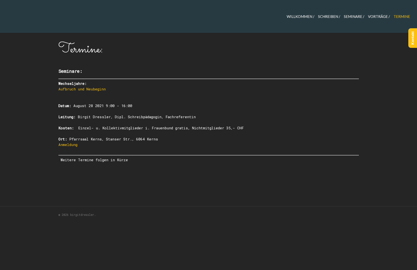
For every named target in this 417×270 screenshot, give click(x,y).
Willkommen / (300, 16)
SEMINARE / (354, 16)
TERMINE (402, 16)
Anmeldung (69, 144)
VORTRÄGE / (379, 16)
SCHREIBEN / (329, 16)
